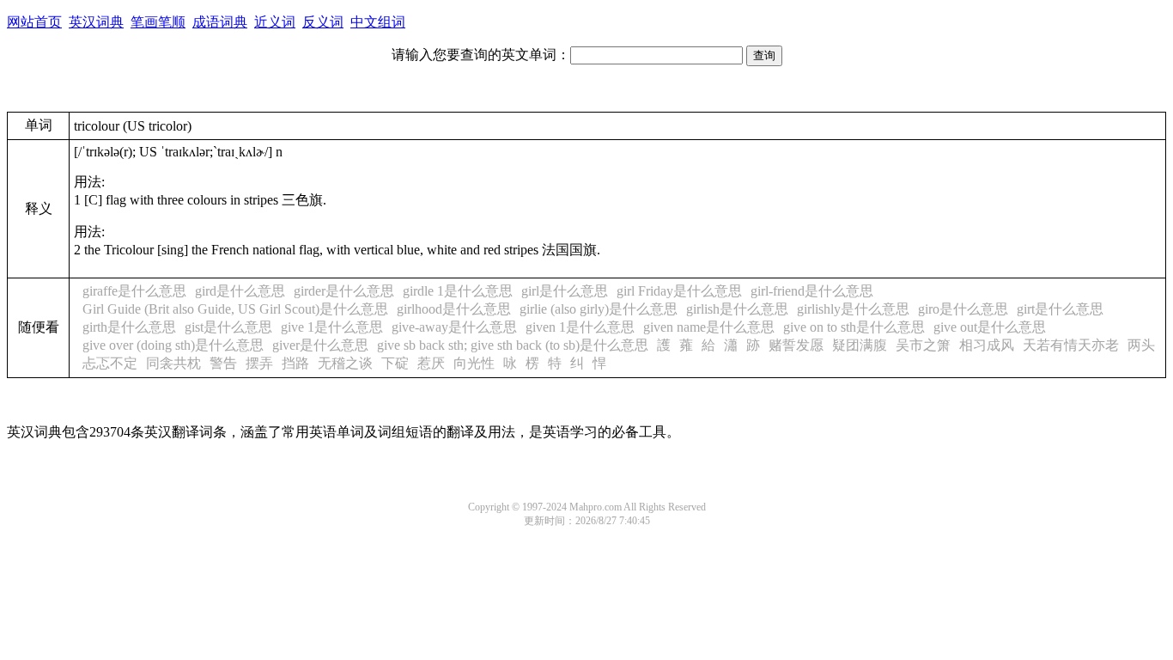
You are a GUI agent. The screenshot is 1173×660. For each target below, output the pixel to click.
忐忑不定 (109, 363)
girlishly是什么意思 (853, 309)
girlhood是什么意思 (454, 309)
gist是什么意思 (228, 327)
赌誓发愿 (796, 345)
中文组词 (377, 22)
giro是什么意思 (963, 309)
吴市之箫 (923, 345)
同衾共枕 (173, 363)
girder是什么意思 (344, 291)
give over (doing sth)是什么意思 (173, 345)
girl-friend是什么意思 (812, 291)
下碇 (395, 363)
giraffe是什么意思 (134, 291)
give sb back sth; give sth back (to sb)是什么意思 (512, 345)
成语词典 (219, 22)
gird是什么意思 (240, 291)
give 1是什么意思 (332, 327)
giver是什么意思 (320, 345)
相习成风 (986, 345)
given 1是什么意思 (580, 327)
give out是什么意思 (989, 327)
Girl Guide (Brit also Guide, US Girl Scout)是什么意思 (235, 309)
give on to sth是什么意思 (854, 327)
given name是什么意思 (709, 327)
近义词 (274, 22)
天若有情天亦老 (1071, 345)
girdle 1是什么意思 (458, 291)
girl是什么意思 (564, 291)
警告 (223, 363)
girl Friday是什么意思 (679, 291)
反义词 (322, 22)
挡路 (295, 363)
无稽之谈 (345, 363)
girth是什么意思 (129, 327)
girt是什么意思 (1060, 309)
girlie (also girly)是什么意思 (599, 309)
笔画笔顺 (158, 22)
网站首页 (34, 22)
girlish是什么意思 (737, 309)
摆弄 (259, 363)
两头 (1141, 345)
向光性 (474, 363)
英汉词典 (96, 22)
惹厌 (431, 363)
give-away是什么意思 (454, 327)
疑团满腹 (859, 345)
